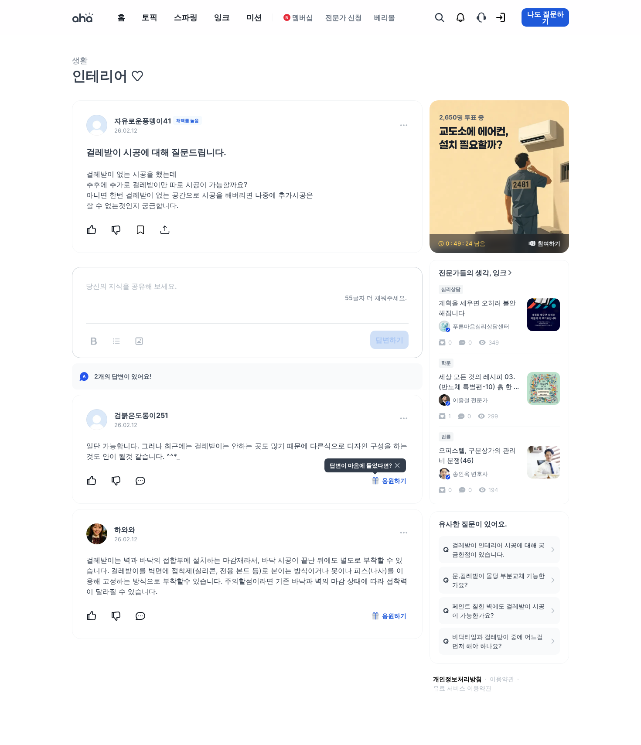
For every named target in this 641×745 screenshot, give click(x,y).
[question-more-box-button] (403, 125)
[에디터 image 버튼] (139, 341)
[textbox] (247, 279)
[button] (403, 125)
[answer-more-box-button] (403, 418)
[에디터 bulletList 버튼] (116, 341)
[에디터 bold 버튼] (94, 341)
